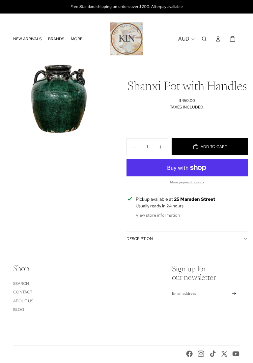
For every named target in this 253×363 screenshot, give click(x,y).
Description (139, 238)
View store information (158, 215)
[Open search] (204, 39)
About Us (23, 301)
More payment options (187, 182)
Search (21, 283)
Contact (22, 292)
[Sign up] (234, 293)
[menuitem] (76, 39)
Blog (18, 309)
